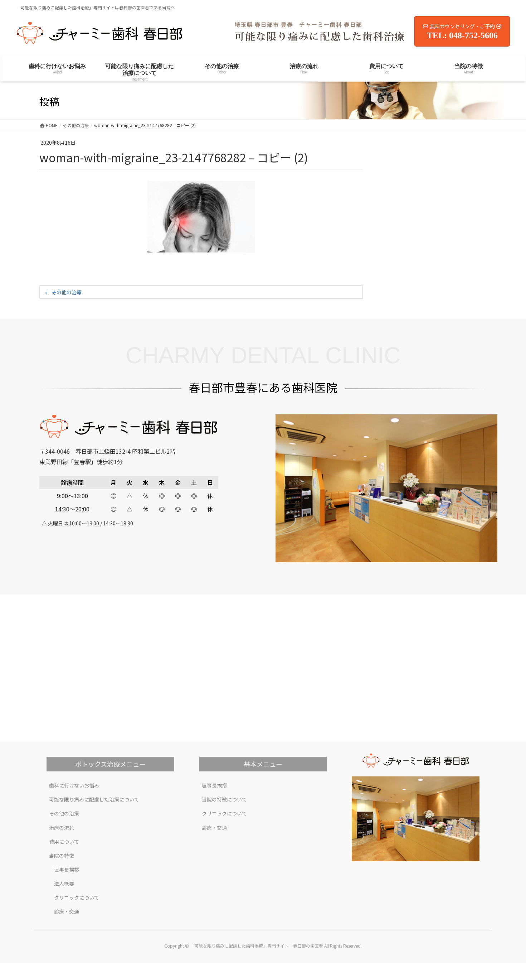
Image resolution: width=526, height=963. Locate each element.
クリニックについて (76, 897)
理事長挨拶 (66, 869)
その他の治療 (67, 292)
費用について (64, 841)
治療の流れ (61, 827)
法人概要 (64, 883)
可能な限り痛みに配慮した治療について (94, 799)
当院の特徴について (224, 799)
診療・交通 (66, 911)
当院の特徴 (61, 855)
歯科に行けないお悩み (74, 785)
